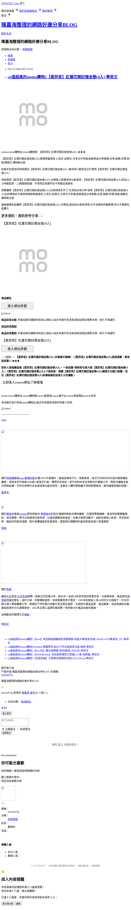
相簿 (10, 55)
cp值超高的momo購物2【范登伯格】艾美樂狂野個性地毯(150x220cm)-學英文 (50, 658)
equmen (23, 514)
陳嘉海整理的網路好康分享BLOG (39, 25)
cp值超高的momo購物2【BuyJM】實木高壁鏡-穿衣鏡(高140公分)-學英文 (48, 650)
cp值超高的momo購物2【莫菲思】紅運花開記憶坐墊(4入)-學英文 (63, 77)
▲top (4, 707)
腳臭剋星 (30, 478)
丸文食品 (22, 596)
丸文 (9, 596)
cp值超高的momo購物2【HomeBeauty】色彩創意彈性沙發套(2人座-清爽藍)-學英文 (54, 654)
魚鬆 (3, 528)
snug (3, 420)
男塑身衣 (46, 514)
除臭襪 (10, 478)
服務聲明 (96, 866)
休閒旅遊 (27, 49)
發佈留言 (7, 733)
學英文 (5, 624)
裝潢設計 (26, 701)
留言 (32, 692)
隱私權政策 (83, 866)
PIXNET (41, 866)
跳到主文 (6, 33)
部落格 (11, 59)
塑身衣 (5, 492)
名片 (10, 63)
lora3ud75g (7, 674)
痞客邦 (25, 692)
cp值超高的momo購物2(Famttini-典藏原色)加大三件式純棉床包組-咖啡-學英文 (51, 646)
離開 (18, 904)
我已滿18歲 (8, 904)
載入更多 (7, 713)
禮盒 (26, 614)
